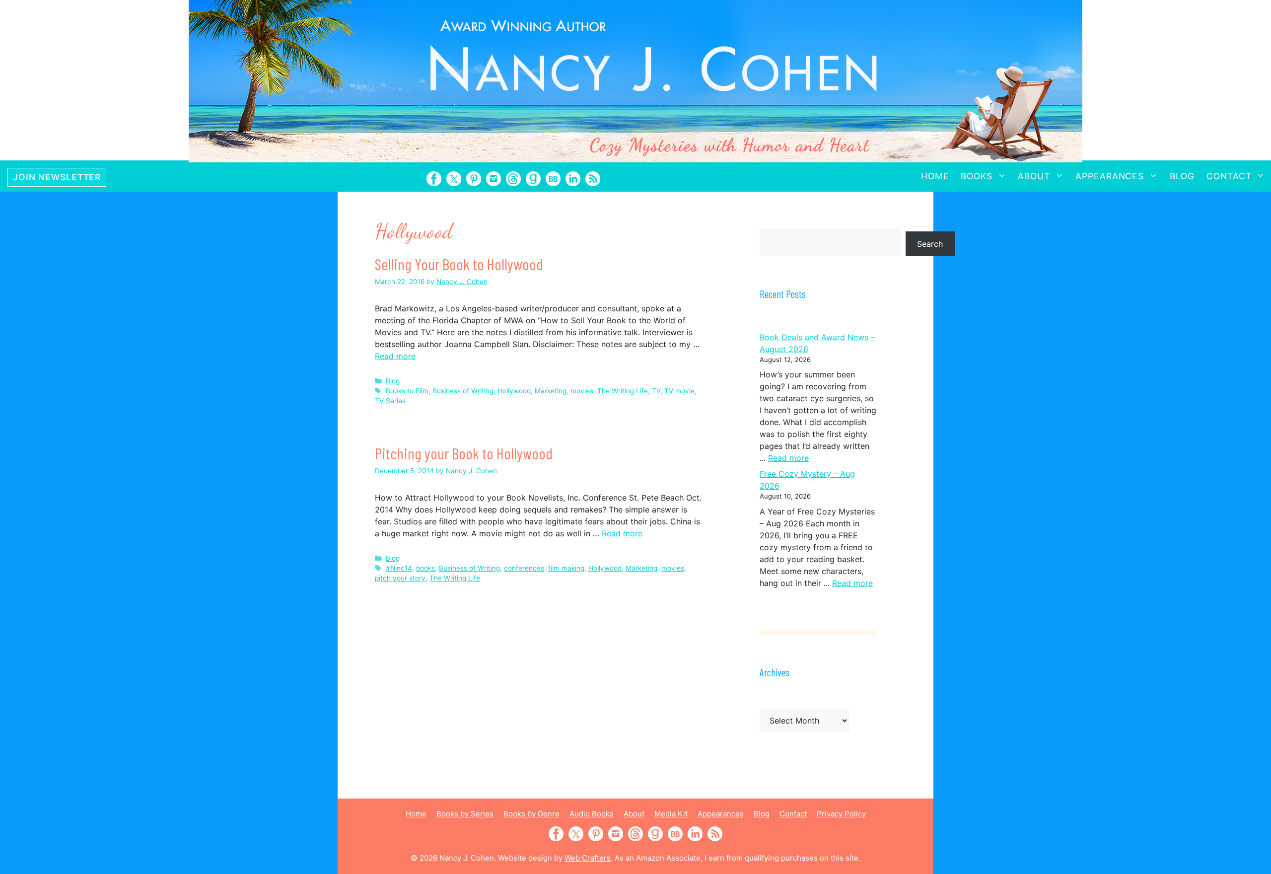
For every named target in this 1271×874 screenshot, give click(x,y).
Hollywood (514, 391)
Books (976, 176)
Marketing (550, 391)
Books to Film (407, 391)
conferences (524, 568)
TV (656, 391)
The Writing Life (622, 391)
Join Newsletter (57, 177)
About (1034, 176)
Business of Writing (463, 391)
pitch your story (400, 578)
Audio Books (591, 813)
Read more (395, 356)
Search (930, 244)
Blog (1182, 176)
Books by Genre (531, 813)
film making (566, 568)
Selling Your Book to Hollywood (459, 263)
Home (935, 176)
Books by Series (465, 813)
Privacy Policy (841, 813)
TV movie (679, 391)
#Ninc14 (399, 568)
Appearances (1109, 176)
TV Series (390, 401)
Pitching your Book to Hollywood (464, 452)
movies (581, 391)
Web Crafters (588, 858)
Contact (1228, 176)
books (425, 568)
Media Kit (671, 813)
